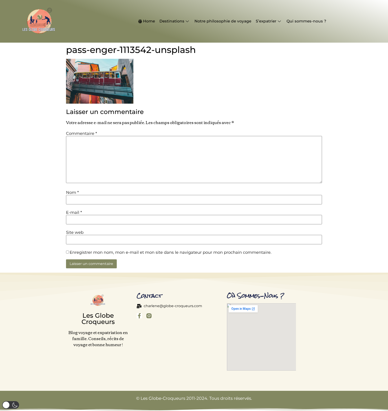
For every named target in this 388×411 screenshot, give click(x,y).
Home (149, 21)
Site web (75, 232)
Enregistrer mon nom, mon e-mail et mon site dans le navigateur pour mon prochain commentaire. (170, 252)
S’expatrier (266, 21)
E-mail (74, 212)
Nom (72, 192)
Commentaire (81, 133)
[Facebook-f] (139, 315)
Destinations (171, 21)
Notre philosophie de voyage (222, 21)
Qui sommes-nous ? (306, 21)
